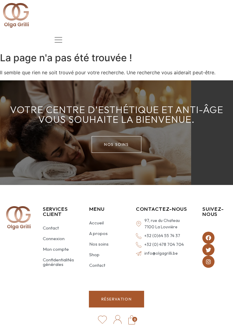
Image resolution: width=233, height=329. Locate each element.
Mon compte (56, 249)
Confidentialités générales (58, 262)
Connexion (54, 238)
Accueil (96, 223)
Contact (51, 228)
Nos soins (99, 244)
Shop (94, 254)
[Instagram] (208, 262)
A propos (98, 233)
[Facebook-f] (208, 238)
